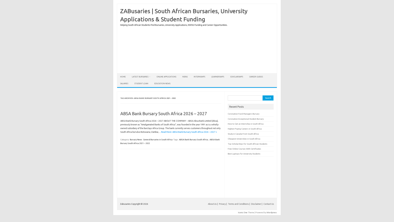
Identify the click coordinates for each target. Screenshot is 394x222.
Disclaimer (256, 204)
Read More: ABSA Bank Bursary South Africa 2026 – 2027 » (189, 132)
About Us (212, 204)
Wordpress (272, 212)
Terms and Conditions (238, 204)
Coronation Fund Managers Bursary (243, 114)
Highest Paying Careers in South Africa (245, 129)
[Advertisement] (197, 48)
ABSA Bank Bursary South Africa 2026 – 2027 (163, 113)
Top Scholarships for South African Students (247, 144)
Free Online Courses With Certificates (244, 149)
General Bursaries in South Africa (158, 139)
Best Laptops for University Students (244, 154)
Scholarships (236, 77)
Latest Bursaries (140, 77)
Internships (199, 77)
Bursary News (136, 139)
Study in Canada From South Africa (243, 134)
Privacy (222, 204)
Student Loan (141, 83)
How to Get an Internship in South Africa (245, 124)
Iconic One (242, 212)
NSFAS (185, 77)
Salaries (124, 83)
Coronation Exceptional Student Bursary (246, 119)
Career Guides (256, 77)
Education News (162, 83)
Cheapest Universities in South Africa (244, 139)
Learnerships (217, 77)
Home (123, 77)
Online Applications (166, 77)
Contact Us (268, 204)
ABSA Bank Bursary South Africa (193, 139)
